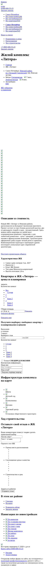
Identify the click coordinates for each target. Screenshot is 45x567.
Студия (10, 292)
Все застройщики (14, 19)
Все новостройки (14, 17)
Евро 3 (10, 303)
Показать (28, 311)
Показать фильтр (7, 313)
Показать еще (6, 318)
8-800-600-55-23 (7, 8)
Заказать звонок (7, 11)
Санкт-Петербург (12, 14)
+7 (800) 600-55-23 (8, 47)
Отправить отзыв (8, 491)
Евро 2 (10, 299)
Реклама (9, 553)
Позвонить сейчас (13, 507)
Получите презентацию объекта (13, 254)
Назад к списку (7, 35)
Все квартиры (13, 21)
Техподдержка (11, 555)
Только (16, 361)
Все (7, 290)
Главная (9, 65)
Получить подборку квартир (11, 372)
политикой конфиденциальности (14, 561)
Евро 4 (10, 305)
